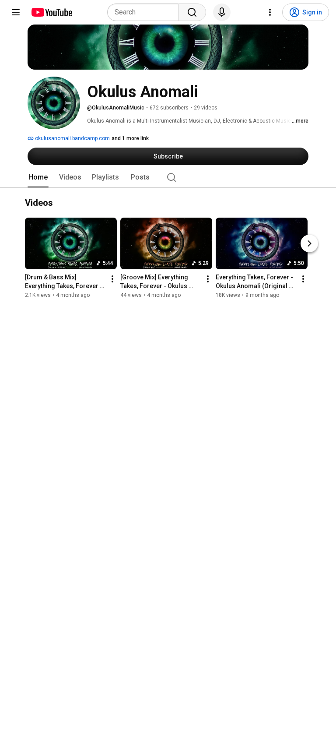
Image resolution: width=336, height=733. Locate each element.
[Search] (192, 12)
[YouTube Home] (51, 12)
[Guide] (15, 12)
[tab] (38, 177)
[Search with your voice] (222, 12)
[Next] (309, 244)
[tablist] (168, 177)
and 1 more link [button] (130, 138)
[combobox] (145, 12)
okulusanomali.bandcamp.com (72, 138)
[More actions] (112, 279)
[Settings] (270, 12)
